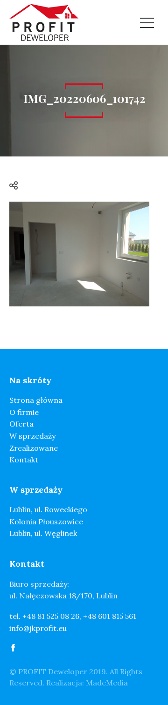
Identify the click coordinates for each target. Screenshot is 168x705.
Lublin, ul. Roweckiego (48, 509)
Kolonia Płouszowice (46, 521)
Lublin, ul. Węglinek (43, 533)
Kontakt (23, 459)
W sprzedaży (32, 436)
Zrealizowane (33, 448)
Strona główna (36, 400)
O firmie (24, 412)
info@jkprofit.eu (38, 628)
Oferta (21, 423)
